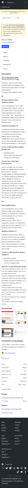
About (3, 422)
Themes (17, 425)
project (24, 384)
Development (7, 64)
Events (17, 438)
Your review (5, 401)
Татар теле (8, 464)
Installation (6, 60)
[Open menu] (25, 2)
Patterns (17, 430)
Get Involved (18, 435)
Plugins (17, 428)
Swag (17, 444)
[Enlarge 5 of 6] (24, 322)
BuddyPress (6, 457)
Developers (5, 441)
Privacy (4, 430)
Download (5, 46)
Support (5, 68)
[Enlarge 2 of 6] (11, 319)
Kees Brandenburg (9, 42)
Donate (18, 441)
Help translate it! (14, 12)
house (19, 384)
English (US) (23, 381)
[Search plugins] (18, 17)
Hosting (4, 428)
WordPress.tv (6, 444)
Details (5, 52)
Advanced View (6, 389)
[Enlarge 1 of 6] (11, 313)
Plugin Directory (6, 7)
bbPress (5, 454)
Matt (4, 452)
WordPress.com (7, 449)
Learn (3, 435)
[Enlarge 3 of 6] (11, 330)
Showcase (18, 422)
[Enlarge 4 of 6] (24, 313)
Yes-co (7, 358)
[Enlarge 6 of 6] (24, 332)
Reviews (5, 56)
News (3, 425)
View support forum (7, 412)
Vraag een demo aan (15, 197)
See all (24, 401)
